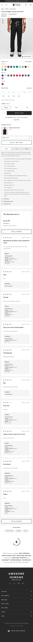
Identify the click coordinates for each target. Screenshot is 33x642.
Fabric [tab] (26, 148)
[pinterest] (23, 583)
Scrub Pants (13, 8)
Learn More (16, 119)
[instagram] (10, 583)
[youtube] (18, 583)
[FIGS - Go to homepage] (16, 4)
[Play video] (25, 21)
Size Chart (29, 88)
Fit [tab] (16, 148)
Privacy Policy (20, 625)
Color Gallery (28, 61)
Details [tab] (6, 148)
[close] (32, 1)
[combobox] (3, 113)
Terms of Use (13, 625)
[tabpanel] (16, 178)
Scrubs (7, 8)
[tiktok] (14, 583)
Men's (2, 8)
